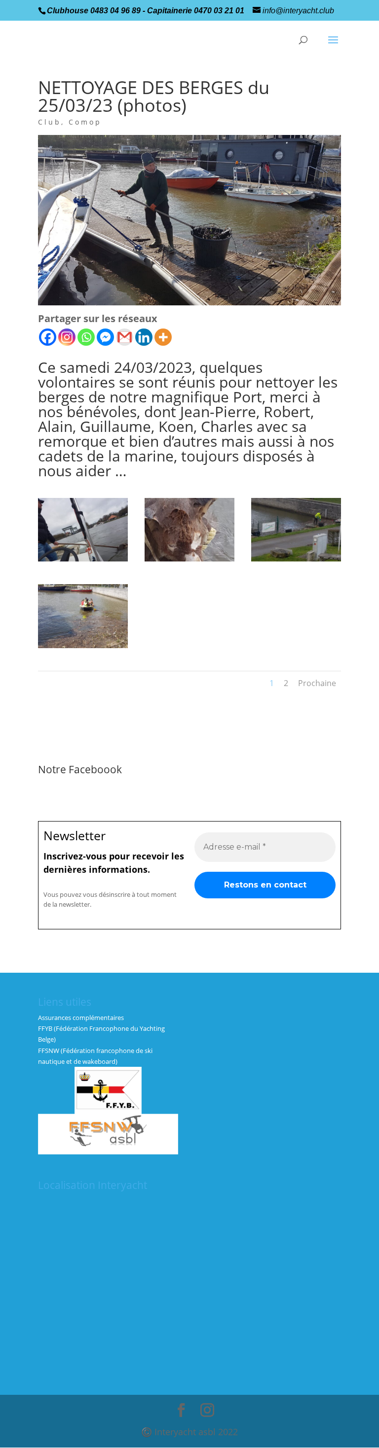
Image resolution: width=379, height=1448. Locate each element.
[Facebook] (47, 337)
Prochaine (317, 683)
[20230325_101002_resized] (189, 561)
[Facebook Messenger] (105, 337)
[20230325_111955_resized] (83, 648)
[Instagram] (67, 337)
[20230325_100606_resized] (83, 561)
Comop (85, 122)
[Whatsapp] (86, 337)
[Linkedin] (143, 337)
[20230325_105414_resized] (296, 561)
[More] (163, 337)
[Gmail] (124, 337)
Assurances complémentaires (81, 1017)
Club (49, 122)
